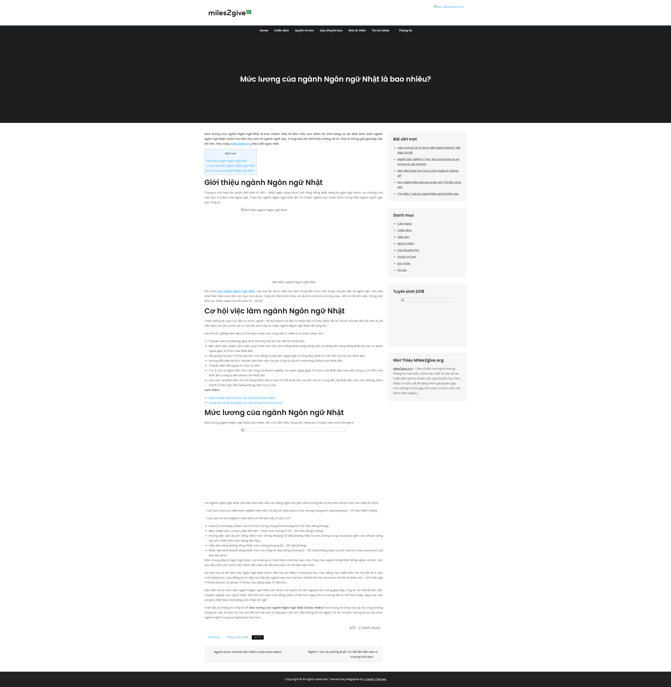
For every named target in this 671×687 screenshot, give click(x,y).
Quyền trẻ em (304, 30)
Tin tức (258, 637)
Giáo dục (403, 237)
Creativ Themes (375, 679)
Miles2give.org (402, 369)
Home (264, 30)
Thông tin (405, 30)
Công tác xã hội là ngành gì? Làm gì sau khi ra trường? (246, 403)
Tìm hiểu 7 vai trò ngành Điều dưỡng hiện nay (428, 194)
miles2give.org (240, 144)
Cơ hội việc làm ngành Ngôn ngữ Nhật (230, 166)
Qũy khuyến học (331, 30)
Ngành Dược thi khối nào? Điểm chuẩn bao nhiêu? (248, 652)
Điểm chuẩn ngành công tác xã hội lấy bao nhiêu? (242, 398)
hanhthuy (214, 637)
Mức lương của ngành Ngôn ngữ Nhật (230, 170)
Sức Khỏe (403, 263)
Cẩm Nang (404, 224)
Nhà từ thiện (357, 30)
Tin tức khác (380, 30)
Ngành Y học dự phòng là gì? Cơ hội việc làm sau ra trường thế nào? (342, 654)
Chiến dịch (281, 30)
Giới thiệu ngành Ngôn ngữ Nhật (226, 161)
